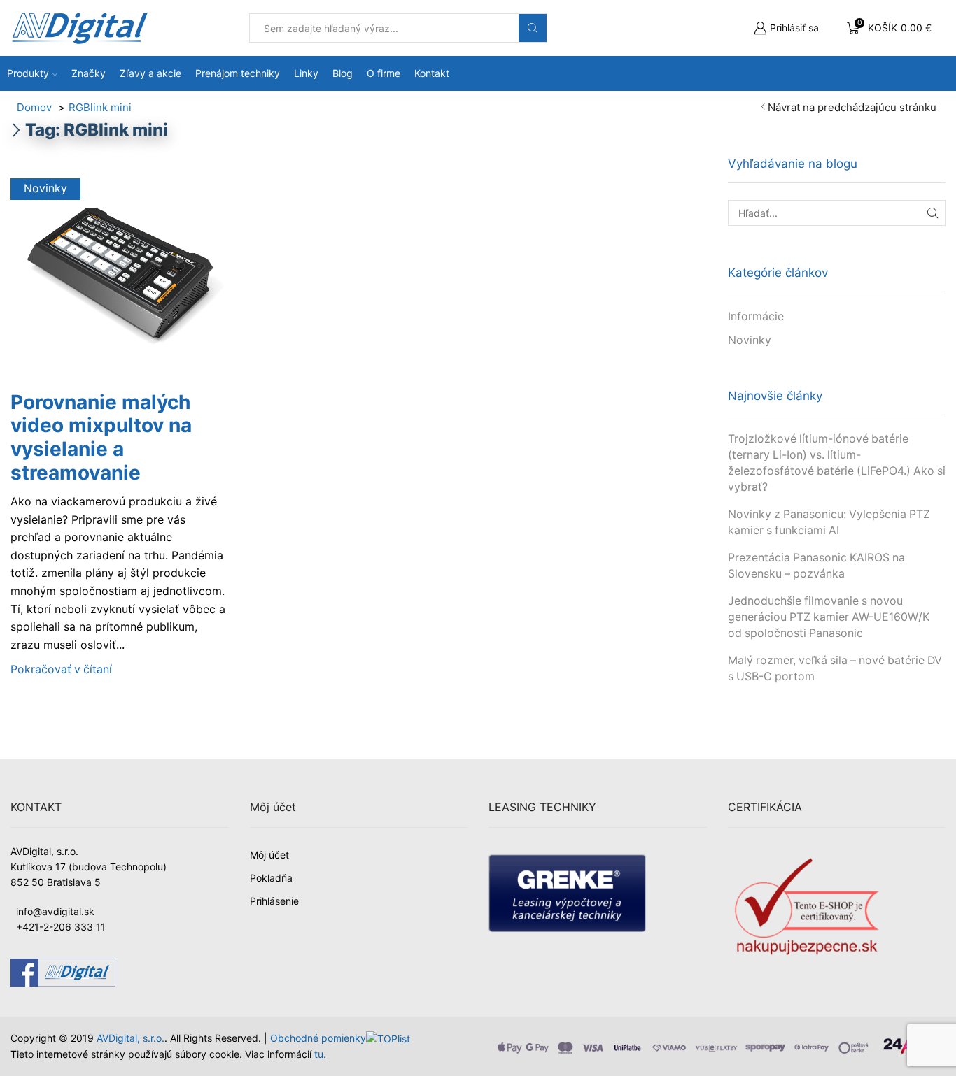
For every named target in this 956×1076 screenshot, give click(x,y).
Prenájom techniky (237, 73)
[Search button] (533, 28)
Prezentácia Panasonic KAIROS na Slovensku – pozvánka (816, 565)
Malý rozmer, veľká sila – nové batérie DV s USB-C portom (835, 668)
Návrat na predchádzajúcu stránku (852, 107)
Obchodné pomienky (318, 1038)
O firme (383, 73)
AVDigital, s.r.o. (130, 1038)
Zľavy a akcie (150, 73)
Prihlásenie (274, 901)
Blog (342, 73)
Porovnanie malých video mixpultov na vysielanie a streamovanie (101, 437)
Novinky (45, 188)
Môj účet (269, 855)
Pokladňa (271, 878)
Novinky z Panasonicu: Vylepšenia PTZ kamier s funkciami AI (829, 522)
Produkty (28, 73)
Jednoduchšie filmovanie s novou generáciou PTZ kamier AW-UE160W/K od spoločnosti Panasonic (828, 617)
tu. (320, 1054)
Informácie (756, 316)
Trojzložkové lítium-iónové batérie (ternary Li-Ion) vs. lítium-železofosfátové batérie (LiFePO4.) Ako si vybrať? (837, 462)
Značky (88, 73)
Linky (306, 73)
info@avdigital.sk (55, 911)
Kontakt (431, 73)
